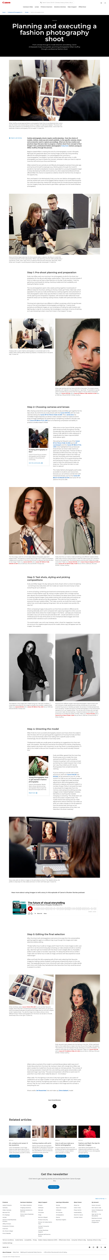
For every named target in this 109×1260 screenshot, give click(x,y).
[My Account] (101, 3)
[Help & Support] (77, 7)
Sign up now (53, 1187)
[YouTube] (105, 1247)
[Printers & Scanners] (52, 7)
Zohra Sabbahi (63, 1090)
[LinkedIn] (97, 1247)
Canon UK (6, 1247)
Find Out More (14, 1156)
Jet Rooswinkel (41, 1090)
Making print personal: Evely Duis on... (31, 1252)
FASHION (54, 20)
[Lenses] (39, 7)
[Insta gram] (93, 1247)
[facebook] (89, 1247)
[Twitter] (101, 1247)
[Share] (54, 1106)
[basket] (105, 3)
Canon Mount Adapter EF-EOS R (90, 562)
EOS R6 (55, 776)
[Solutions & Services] (66, 7)
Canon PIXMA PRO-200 (29, 1007)
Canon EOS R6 (66, 393)
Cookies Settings (7, 1243)
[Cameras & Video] (33, 7)
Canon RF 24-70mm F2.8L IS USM (51, 415)
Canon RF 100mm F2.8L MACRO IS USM (85, 393)
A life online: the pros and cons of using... (55, 1252)
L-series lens (70, 415)
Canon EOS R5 (65, 413)
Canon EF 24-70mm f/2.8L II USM (68, 563)
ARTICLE (11, 1140)
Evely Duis (64, 146)
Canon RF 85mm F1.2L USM (38, 420)
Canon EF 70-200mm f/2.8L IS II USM (69, 1051)
